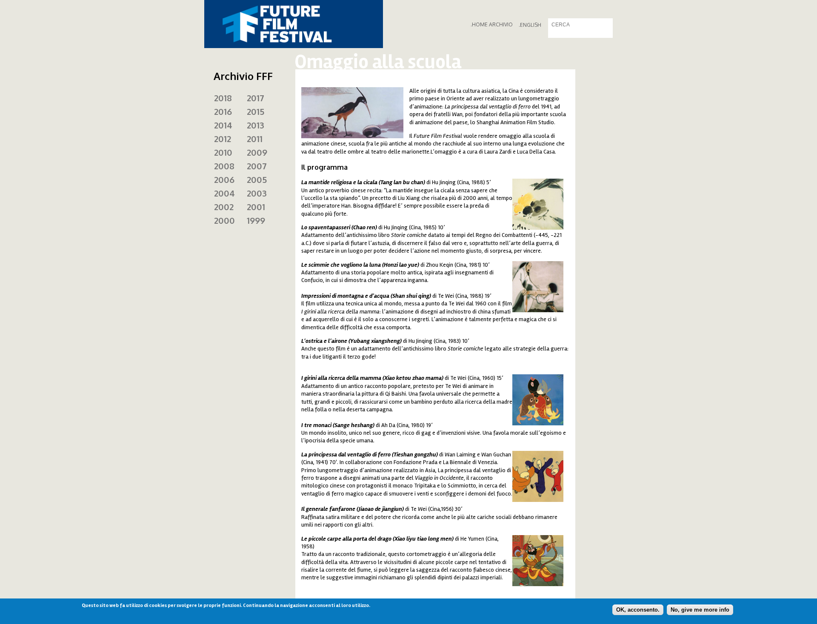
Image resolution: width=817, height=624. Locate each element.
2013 (255, 125)
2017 (255, 97)
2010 (223, 152)
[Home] (293, 24)
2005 (257, 179)
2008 (224, 165)
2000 (224, 220)
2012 (222, 138)
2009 (257, 152)
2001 (256, 206)
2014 (223, 125)
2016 (223, 111)
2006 (224, 179)
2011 (255, 138)
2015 (255, 111)
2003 (257, 193)
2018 (223, 97)
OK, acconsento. (638, 609)
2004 (224, 193)
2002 (224, 206)
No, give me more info (700, 609)
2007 (257, 165)
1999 (256, 220)
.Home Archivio (492, 24)
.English (530, 25)
